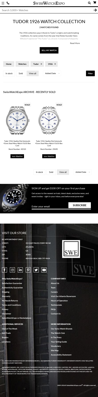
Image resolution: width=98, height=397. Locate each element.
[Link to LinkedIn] (20, 269)
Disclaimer (6, 313)
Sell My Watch (49, 50)
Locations (6, 342)
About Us (55, 283)
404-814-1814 (8, 3)
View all (32, 73)
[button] (52, 73)
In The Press (56, 337)
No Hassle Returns (10, 300)
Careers (54, 292)
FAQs (53, 309)
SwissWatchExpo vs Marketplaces (16, 318)
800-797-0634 (44, 258)
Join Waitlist (17, 156)
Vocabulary (56, 346)
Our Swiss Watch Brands (61, 329)
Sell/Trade (6, 333)
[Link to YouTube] (44, 269)
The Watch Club (58, 333)
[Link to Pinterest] (28, 269)
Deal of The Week (9, 329)
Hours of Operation (59, 300)
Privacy (5, 309)
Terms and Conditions (11, 305)
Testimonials (56, 305)
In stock (9, 73)
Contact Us (56, 313)
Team (53, 287)
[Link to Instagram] (12, 269)
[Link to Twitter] (36, 269)
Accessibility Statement (61, 355)
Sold (21, 73)
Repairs (5, 337)
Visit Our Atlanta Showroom (63, 296)
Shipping (5, 292)
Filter (90, 73)
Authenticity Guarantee (12, 287)
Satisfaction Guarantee (12, 283)
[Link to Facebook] (4, 269)
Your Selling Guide (59, 342)
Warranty (6, 296)
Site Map (54, 350)
